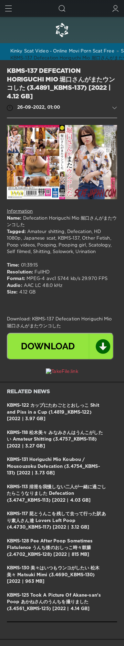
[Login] (115, 8)
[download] (60, 346)
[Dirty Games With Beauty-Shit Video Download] (62, 30)
